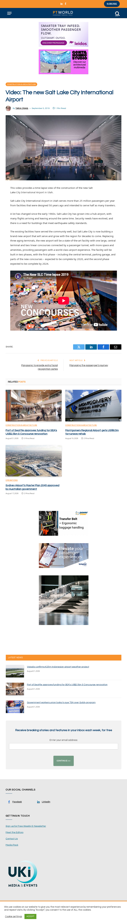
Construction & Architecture (21, 84)
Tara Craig (22, 108)
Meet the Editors (14, 832)
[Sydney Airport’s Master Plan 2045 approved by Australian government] (34, 461)
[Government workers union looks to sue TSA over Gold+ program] (15, 707)
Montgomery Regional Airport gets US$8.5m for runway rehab (92, 432)
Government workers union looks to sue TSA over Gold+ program (61, 702)
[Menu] (9, 13)
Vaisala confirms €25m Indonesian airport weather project (58, 667)
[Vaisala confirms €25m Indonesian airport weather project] (15, 671)
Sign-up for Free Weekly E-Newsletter (26, 826)
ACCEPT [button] (30, 916)
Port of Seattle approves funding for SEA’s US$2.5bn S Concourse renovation (31, 432)
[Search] (117, 13)
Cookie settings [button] (13, 916)
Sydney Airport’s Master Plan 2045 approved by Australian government (32, 487)
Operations (12, 480)
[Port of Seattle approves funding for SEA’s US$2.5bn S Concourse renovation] (34, 405)
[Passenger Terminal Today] (63, 13)
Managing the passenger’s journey (88, 365)
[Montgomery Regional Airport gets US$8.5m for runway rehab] (93, 405)
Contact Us (12, 839)
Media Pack (12, 845)
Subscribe (112, 4)
